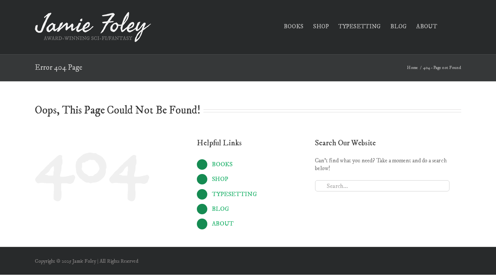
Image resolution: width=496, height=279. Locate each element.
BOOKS (222, 164)
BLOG (220, 209)
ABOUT (223, 223)
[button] (449, 26)
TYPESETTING (234, 194)
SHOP (220, 179)
